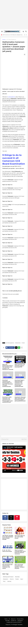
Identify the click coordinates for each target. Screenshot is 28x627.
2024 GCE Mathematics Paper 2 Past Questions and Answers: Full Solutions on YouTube (7, 367)
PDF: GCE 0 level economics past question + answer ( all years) (19, 566)
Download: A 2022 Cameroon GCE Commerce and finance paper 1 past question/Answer (7, 400)
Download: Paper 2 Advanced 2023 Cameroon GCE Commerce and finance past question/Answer (19, 383)
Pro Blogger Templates (16, 624)
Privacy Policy (20, 619)
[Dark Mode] (23, 31)
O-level (23, 342)
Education (5, 579)
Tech (4, 581)
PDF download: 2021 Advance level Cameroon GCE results (7, 566)
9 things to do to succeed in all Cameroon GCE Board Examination (13, 159)
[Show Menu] (2, 31)
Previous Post (5, 439)
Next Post (24, 439)
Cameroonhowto (11, 96)
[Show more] (22, 347)
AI (9, 619)
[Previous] (24, 34)
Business (17, 576)
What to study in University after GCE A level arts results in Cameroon (20, 552)
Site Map (7, 620)
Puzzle (17, 579)
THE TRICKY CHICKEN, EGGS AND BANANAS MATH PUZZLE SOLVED (7, 537)
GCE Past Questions (11, 39)
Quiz (22, 579)
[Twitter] (16, 347)
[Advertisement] (14, 15)
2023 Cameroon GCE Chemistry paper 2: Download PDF (20, 366)
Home (3, 39)
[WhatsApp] (19, 347)
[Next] (26, 34)
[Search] (26, 31)
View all (24, 353)
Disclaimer (20, 620)
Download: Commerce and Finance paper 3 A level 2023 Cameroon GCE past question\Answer (7, 383)
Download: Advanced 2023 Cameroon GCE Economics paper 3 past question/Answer (20, 399)
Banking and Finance (8, 576)
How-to (12, 579)
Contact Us (13, 620)
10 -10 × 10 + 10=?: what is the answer (7, 551)
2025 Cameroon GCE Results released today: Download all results (12, 34)
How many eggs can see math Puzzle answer (20, 537)
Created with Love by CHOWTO (14, 622)
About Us (13, 619)
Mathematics (18, 342)
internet (9, 581)
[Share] (24, 54)
